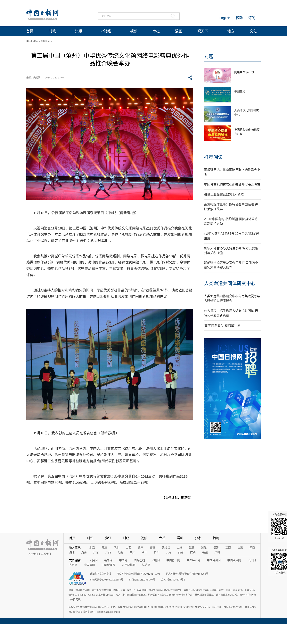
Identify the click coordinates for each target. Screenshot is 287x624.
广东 (96, 552)
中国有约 (239, 91)
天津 (104, 547)
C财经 (106, 31)
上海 (179, 547)
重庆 (132, 552)
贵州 (156, 552)
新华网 (108, 560)
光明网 (73, 564)
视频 (133, 31)
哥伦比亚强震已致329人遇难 (224, 194)
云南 (168, 552)
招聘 (216, 538)
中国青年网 (173, 560)
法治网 (146, 564)
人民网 (93, 560)
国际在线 (139, 560)
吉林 (152, 547)
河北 (116, 547)
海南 (120, 552)
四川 (144, 552)
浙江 (204, 547)
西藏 (181, 552)
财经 (126, 538)
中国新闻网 (108, 564)
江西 (228, 547)
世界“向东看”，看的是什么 (222, 325)
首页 (29, 31)
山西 (128, 547)
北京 (92, 547)
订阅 (251, 18)
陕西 (193, 552)
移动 (239, 18)
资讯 (78, 31)
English (224, 18)
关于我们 (33, 554)
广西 (108, 552)
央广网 (252, 560)
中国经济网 (193, 560)
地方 (230, 31)
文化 (253, 31)
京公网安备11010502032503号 (106, 579)
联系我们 (46, 554)
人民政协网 (128, 564)
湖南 (84, 552)
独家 (198, 538)
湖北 (72, 552)
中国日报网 (32, 41)
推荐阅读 (213, 157)
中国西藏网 (234, 560)
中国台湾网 (214, 560)
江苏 (191, 547)
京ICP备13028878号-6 (173, 579)
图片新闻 (45, 41)
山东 (240, 547)
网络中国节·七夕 (244, 72)
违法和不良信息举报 (100, 573)
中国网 (123, 560)
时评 (90, 538)
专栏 (156, 31)
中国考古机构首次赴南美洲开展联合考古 (232, 184)
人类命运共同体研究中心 (230, 283)
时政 (52, 31)
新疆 (205, 552)
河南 (252, 547)
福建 (216, 547)
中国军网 (89, 564)
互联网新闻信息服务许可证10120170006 (138, 573)
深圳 (217, 552)
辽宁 (140, 547)
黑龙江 (166, 547)
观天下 (202, 31)
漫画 (178, 31)
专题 (208, 56)
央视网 (156, 560)
